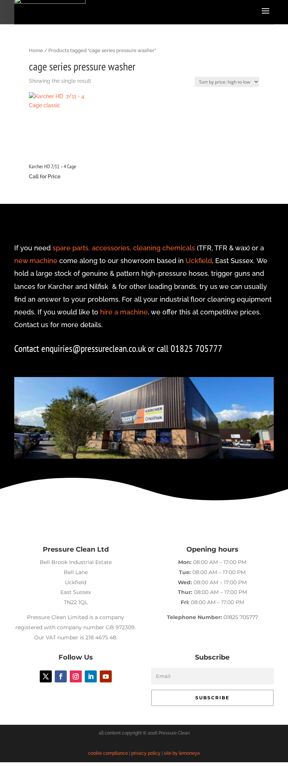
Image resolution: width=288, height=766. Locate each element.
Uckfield (199, 261)
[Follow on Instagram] (76, 676)
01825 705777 (241, 617)
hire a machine (124, 312)
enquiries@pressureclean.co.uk (94, 348)
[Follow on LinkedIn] (91, 676)
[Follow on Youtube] (106, 676)
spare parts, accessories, (91, 248)
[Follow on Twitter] (46, 676)
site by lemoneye (182, 753)
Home (36, 50)
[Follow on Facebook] (61, 676)
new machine (35, 261)
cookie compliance (108, 753)
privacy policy (145, 753)
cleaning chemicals (164, 248)
